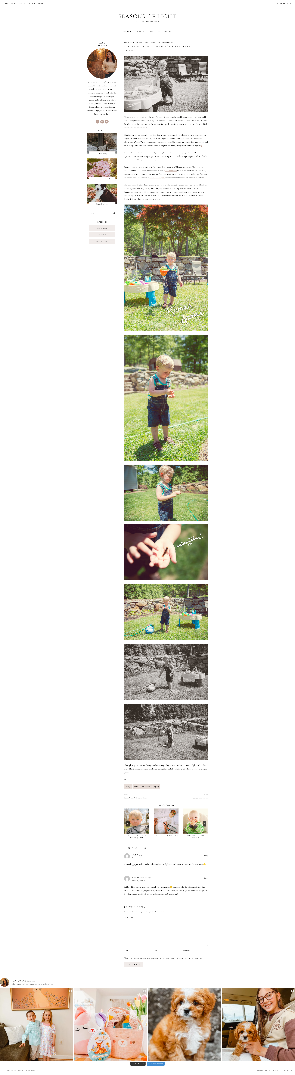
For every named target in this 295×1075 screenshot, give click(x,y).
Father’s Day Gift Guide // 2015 (136, 796)
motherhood (167, 43)
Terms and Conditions (28, 1071)
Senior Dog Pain (102, 204)
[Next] (204, 824)
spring (156, 786)
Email (156, 951)
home (146, 43)
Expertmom (140, 877)
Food (151, 31)
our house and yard (157, 177)
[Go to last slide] (128, 824)
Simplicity (141, 31)
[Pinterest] (280, 3)
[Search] (114, 213)
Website (186, 951)
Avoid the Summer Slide (166, 836)
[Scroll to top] (291, 1068)
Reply (206, 855)
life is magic (155, 43)
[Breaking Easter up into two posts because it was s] (110, 1024)
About (13, 3)
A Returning (101, 154)
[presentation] (136, 821)
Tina (135, 855)
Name (127, 951)
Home (5, 3)
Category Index (36, 3)
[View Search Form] (291, 3)
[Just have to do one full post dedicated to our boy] (184, 1024)
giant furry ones (170, 170)
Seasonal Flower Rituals (102, 179)
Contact (22, 3)
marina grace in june (200, 796)
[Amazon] (287, 3)
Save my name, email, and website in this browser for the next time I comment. (164, 958)
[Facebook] (284, 3)
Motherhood (129, 31)
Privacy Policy (10, 1071)
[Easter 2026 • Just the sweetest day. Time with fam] (36, 1024)
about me (128, 43)
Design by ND (286, 1071)
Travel (158, 31)
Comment (130, 917)
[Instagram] (277, 3)
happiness (137, 43)
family (128, 786)
